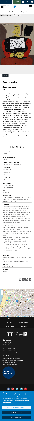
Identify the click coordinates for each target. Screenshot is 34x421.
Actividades (10, 326)
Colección (11, 12)
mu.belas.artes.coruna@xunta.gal (12, 352)
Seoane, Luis (9, 87)
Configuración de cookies (16, 407)
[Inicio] (8, 7)
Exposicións (23, 323)
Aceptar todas (16, 417)
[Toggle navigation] (30, 7)
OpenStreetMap (24, 316)
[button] (17, 301)
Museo (23, 319)
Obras (17, 12)
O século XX (7, 192)
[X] (23, 279)
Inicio (4, 12)
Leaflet (17, 316)
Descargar (17, 15)
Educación (23, 326)
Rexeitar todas (16, 412)
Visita (10, 319)
